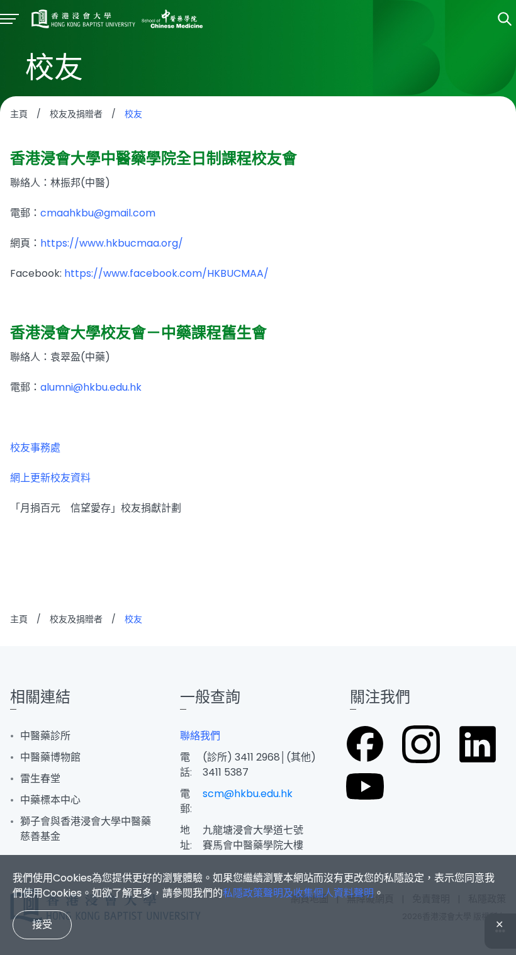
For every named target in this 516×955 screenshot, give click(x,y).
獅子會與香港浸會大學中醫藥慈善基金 (85, 829)
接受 (42, 924)
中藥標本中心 (50, 800)
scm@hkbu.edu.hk (248, 793)
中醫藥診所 (45, 736)
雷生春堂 (40, 778)
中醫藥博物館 (50, 757)
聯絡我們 (200, 736)
